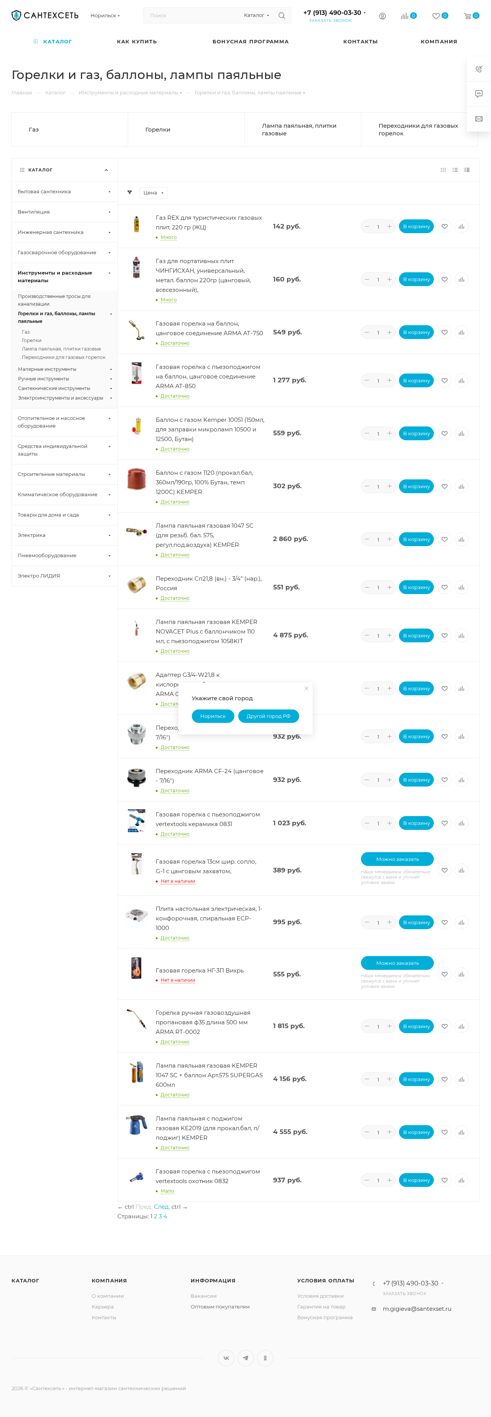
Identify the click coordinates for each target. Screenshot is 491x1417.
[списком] (455, 169)
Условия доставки (320, 1296)
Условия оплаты (325, 1280)
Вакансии (204, 1296)
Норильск (213, 716)
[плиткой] (443, 169)
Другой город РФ (269, 716)
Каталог (26, 1280)
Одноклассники (265, 1358)
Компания (109, 1280)
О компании (108, 1296)
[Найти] (281, 15)
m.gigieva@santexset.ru (417, 1308)
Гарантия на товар (321, 1306)
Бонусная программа (325, 1317)
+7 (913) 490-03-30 (332, 12)
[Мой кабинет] (382, 17)
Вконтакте (226, 1358)
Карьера (103, 1306)
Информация (213, 1280)
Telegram (245, 1358)
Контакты (104, 1317)
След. (162, 1206)
